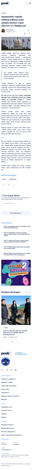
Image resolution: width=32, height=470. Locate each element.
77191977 (4, 444)
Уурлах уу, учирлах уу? (8, 379)
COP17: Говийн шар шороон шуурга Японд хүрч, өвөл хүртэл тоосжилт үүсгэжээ (16, 241)
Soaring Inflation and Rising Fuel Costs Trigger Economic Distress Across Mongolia (17, 254)
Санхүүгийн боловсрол (8, 386)
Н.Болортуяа (10, 30)
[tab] (12, 341)
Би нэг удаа (5, 389)
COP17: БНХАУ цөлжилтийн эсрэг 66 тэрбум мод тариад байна (17, 247)
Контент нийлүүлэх (7, 431)
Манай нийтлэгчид (7, 428)
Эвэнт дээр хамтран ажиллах (11, 435)
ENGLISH (4, 399)
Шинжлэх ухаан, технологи (10, 396)
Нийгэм (4, 13)
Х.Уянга (5, 337)
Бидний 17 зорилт (7, 382)
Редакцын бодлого (7, 425)
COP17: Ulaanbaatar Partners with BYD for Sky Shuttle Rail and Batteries (17, 227)
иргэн (4, 179)
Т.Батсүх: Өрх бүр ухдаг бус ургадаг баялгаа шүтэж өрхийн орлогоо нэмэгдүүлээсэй (15, 332)
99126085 (16, 444)
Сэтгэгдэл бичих (15, 213)
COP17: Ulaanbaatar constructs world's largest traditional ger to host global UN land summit (16, 234)
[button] (27, 3)
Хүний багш (5, 392)
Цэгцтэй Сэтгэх (6, 410)
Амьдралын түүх (6, 407)
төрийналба (12, 179)
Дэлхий (3, 414)
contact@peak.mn (6, 449)
